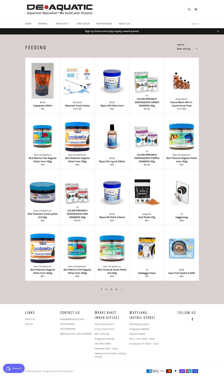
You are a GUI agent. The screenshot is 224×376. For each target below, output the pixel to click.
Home (28, 23)
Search (29, 323)
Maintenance (104, 23)
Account (195, 24)
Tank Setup (83, 23)
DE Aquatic (37, 371)
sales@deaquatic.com (72, 319)
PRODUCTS (62, 23)
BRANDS (43, 23)
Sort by (180, 45)
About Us (124, 23)
